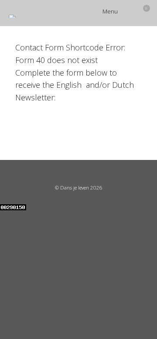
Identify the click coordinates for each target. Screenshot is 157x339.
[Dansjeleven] (12, 16)
